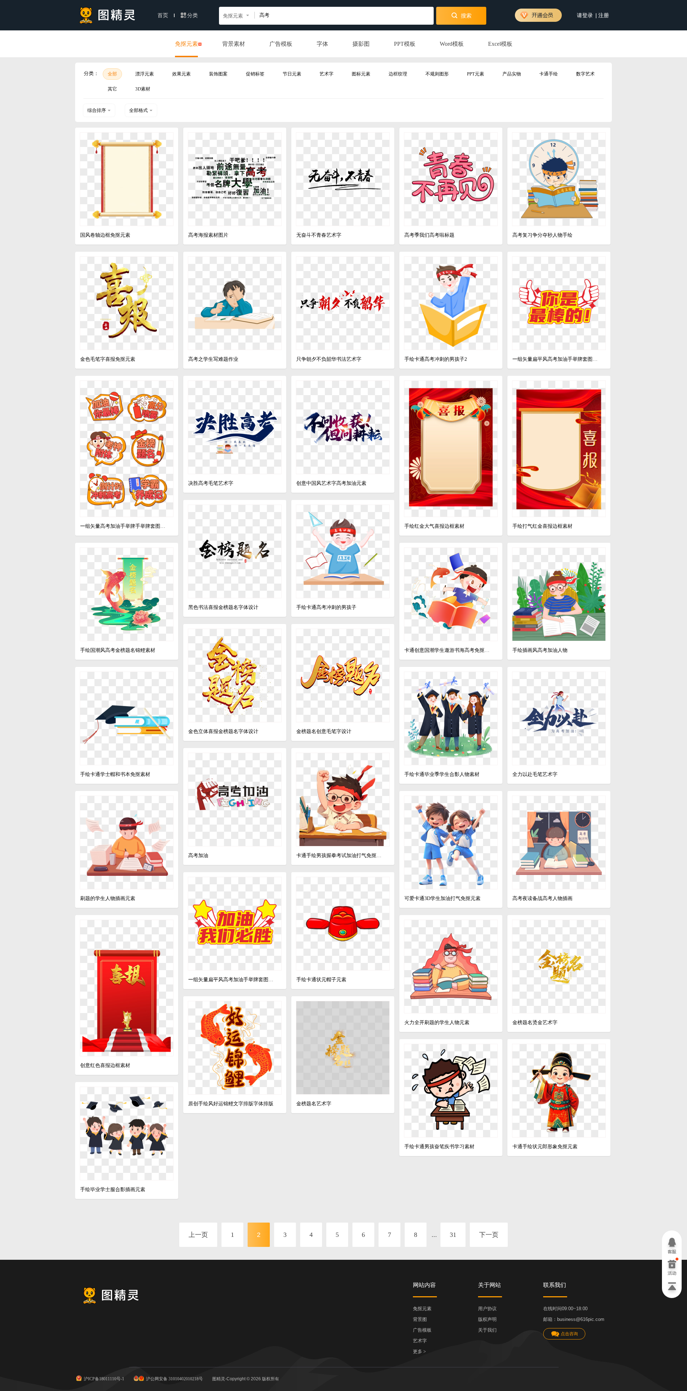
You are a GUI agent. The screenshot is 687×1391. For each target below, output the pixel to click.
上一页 (198, 1234)
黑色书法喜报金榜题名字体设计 (223, 607)
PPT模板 (404, 44)
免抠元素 (186, 44)
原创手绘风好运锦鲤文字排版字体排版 (230, 1103)
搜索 (465, 16)
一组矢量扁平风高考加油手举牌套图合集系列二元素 (232, 979)
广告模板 (280, 44)
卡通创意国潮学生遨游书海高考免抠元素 (448, 650)
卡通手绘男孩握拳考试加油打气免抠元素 (340, 855)
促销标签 (255, 74)
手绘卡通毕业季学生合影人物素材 (441, 774)
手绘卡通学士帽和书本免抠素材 (115, 774)
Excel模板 (500, 44)
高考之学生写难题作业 (213, 359)
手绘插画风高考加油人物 (539, 650)
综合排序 (96, 110)
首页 (163, 15)
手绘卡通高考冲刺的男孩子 (326, 607)
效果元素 (181, 74)
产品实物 (511, 74)
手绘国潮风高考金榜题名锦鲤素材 (117, 650)
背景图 (420, 1319)
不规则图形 (437, 74)
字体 (322, 44)
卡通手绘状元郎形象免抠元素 (545, 1146)
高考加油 (198, 855)
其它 (112, 89)
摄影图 (361, 44)
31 (453, 1234)
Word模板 (452, 44)
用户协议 (487, 1308)
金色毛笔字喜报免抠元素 (107, 359)
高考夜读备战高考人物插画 (542, 898)
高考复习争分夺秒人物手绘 (542, 235)
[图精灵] (107, 15)
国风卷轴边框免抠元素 (105, 235)
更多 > (419, 1351)
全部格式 (138, 110)
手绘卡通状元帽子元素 (321, 979)
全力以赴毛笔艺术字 (534, 774)
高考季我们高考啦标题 (429, 235)
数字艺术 (585, 74)
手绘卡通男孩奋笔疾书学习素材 (439, 1146)
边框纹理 (398, 74)
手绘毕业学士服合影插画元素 (112, 1189)
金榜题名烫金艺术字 (534, 1022)
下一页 (488, 1234)
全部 (112, 74)
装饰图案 (218, 74)
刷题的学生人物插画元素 (107, 898)
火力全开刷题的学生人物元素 (436, 1022)
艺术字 (326, 74)
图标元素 (361, 74)
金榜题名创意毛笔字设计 (323, 731)
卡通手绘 (548, 74)
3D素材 (142, 89)
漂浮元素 (144, 74)
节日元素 (292, 74)
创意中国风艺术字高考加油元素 (331, 483)
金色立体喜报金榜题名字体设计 (223, 731)
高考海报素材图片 (208, 235)
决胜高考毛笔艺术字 (210, 483)
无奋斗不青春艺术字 (318, 235)
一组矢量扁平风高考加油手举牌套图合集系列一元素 (556, 359)
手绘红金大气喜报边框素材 (434, 526)
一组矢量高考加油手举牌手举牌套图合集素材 (124, 526)
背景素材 (233, 44)
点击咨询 (569, 1333)
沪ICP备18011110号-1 (104, 1378)
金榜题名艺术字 (313, 1103)
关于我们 (487, 1330)
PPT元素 (475, 74)
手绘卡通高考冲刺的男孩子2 (435, 359)
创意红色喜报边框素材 (105, 1065)
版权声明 (487, 1319)
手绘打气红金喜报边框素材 (542, 526)
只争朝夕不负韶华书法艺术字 (328, 359)
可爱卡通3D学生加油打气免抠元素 (442, 898)
